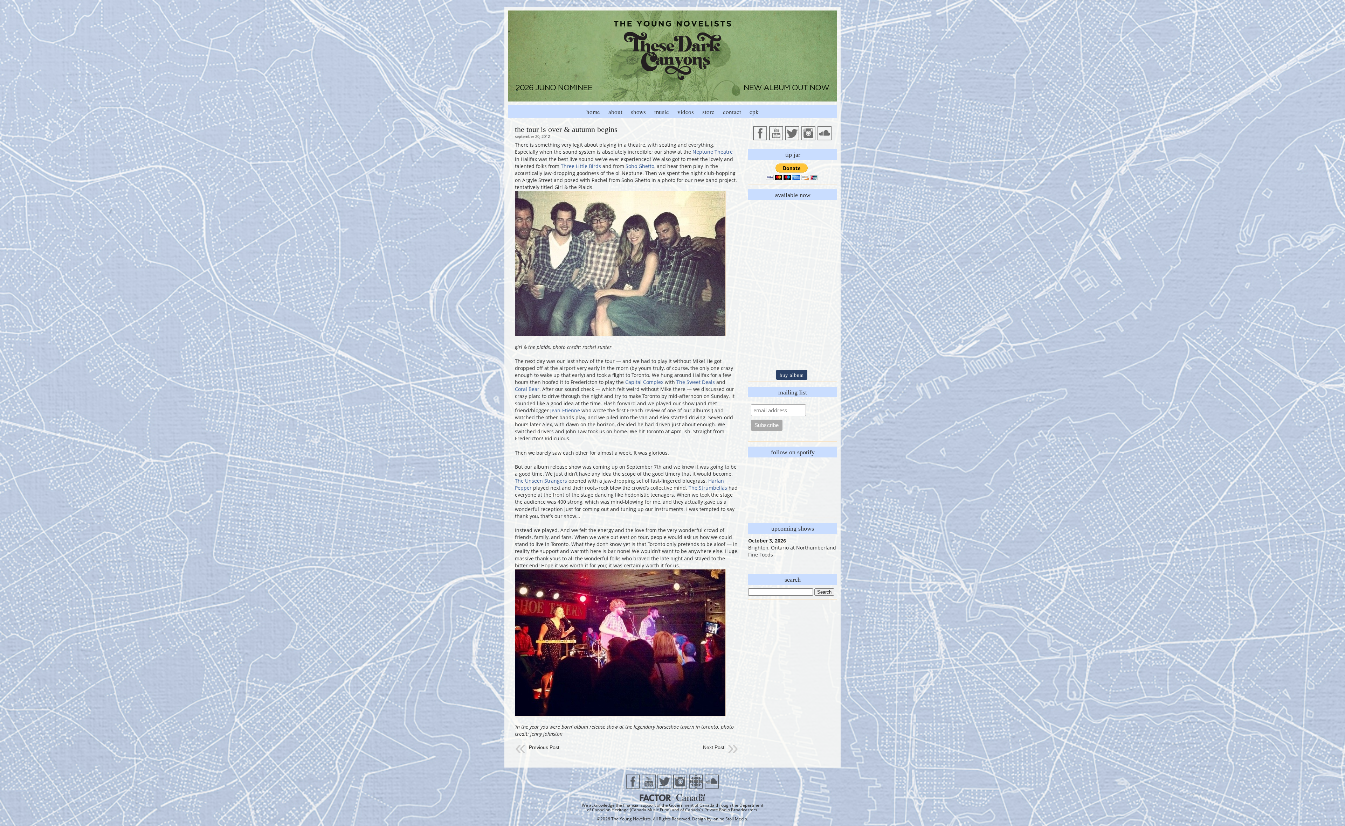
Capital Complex (644, 382)
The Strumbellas (708, 487)
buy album (792, 375)
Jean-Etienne (565, 410)
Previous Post (544, 747)
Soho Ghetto (640, 166)
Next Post (713, 747)
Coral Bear (527, 389)
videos (685, 112)
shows (638, 112)
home (593, 112)
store (708, 112)
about (615, 112)
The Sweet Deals (695, 382)
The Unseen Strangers (541, 480)
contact (732, 112)
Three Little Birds (581, 166)
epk (754, 112)
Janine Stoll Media (729, 818)
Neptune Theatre (712, 151)
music (661, 112)
